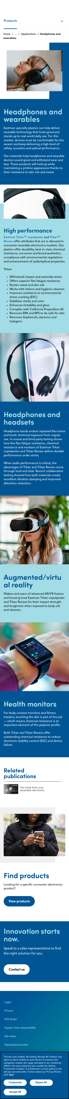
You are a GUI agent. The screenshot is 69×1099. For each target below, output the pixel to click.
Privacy (8, 1010)
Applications (28, 34)
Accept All (15, 1092)
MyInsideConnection (16, 1044)
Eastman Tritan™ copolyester (23, 237)
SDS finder (10, 1019)
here (11, 1075)
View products (19, 901)
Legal (7, 1002)
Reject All (41, 1082)
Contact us (17, 969)
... (16, 34)
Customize (15, 1082)
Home (6, 34)
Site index (10, 1036)
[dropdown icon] (64, 17)
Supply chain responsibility (20, 1027)
